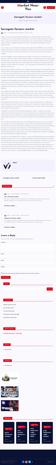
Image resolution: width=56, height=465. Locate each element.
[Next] (52, 418)
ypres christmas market (8, 307)
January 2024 (8, 349)
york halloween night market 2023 (11, 314)
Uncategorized (11, 32)
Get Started (51, 7)
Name (2, 253)
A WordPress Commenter (9, 333)
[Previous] (49, 418)
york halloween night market (10, 317)
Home (20, 20)
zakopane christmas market (9, 304)
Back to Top (51, 461)
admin (5, 32)
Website (3, 266)
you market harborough (8, 311)
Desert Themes (10, 462)
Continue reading (9, 205)
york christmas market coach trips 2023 (47, 432)
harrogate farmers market (30, 20)
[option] (8, 433)
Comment (3, 242)
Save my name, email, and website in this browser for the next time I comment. (21, 273)
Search (6, 283)
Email (2, 260)
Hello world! (19, 333)
